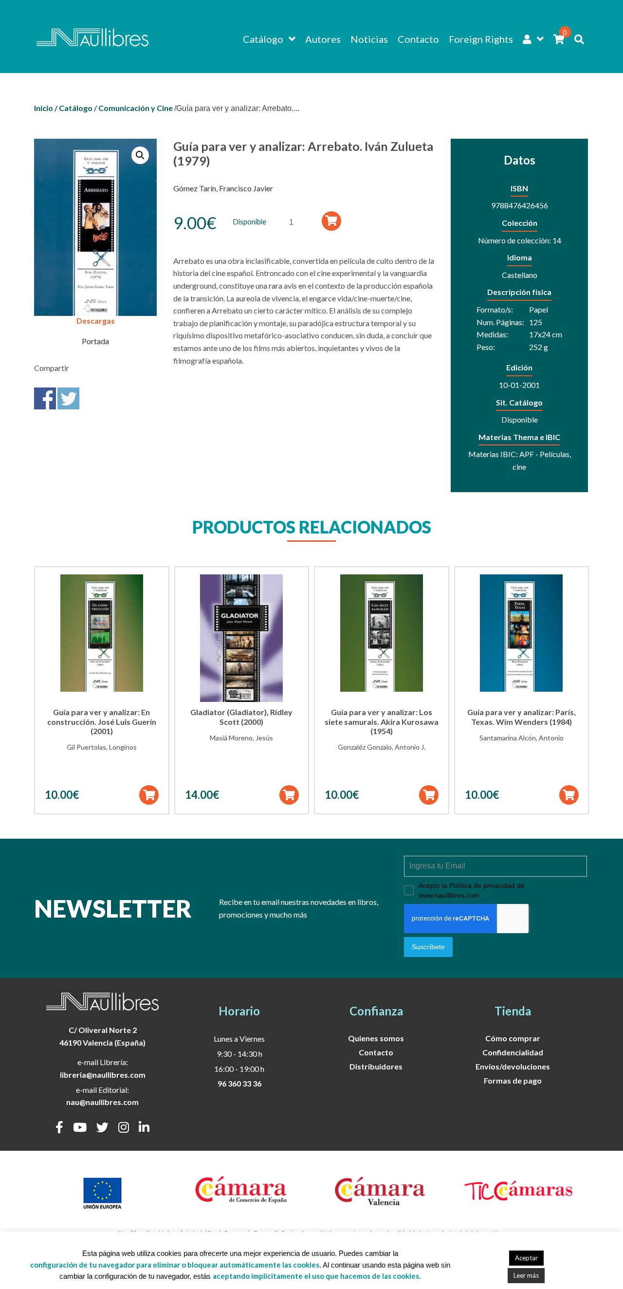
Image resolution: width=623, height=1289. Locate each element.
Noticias (369, 39)
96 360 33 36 (239, 1083)
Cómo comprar (512, 1038)
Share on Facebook (45, 398)
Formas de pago (513, 1080)
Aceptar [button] (526, 1258)
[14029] (331, 221)
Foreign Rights (481, 39)
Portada (95, 341)
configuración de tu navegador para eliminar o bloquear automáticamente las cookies (174, 1264)
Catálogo (263, 39)
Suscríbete (428, 947)
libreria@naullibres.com (103, 1074)
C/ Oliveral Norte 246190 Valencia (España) (102, 1036)
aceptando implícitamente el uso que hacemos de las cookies (316, 1275)
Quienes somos (376, 1038)
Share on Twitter (68, 398)
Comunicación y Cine (135, 107)
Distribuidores (376, 1066)
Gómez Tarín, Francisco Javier (223, 188)
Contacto (418, 39)
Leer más (526, 1275)
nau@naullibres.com (102, 1101)
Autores (323, 39)
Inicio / (45, 107)
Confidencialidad (512, 1052)
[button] (140, 155)
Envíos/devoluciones (513, 1066)
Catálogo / (78, 107)
